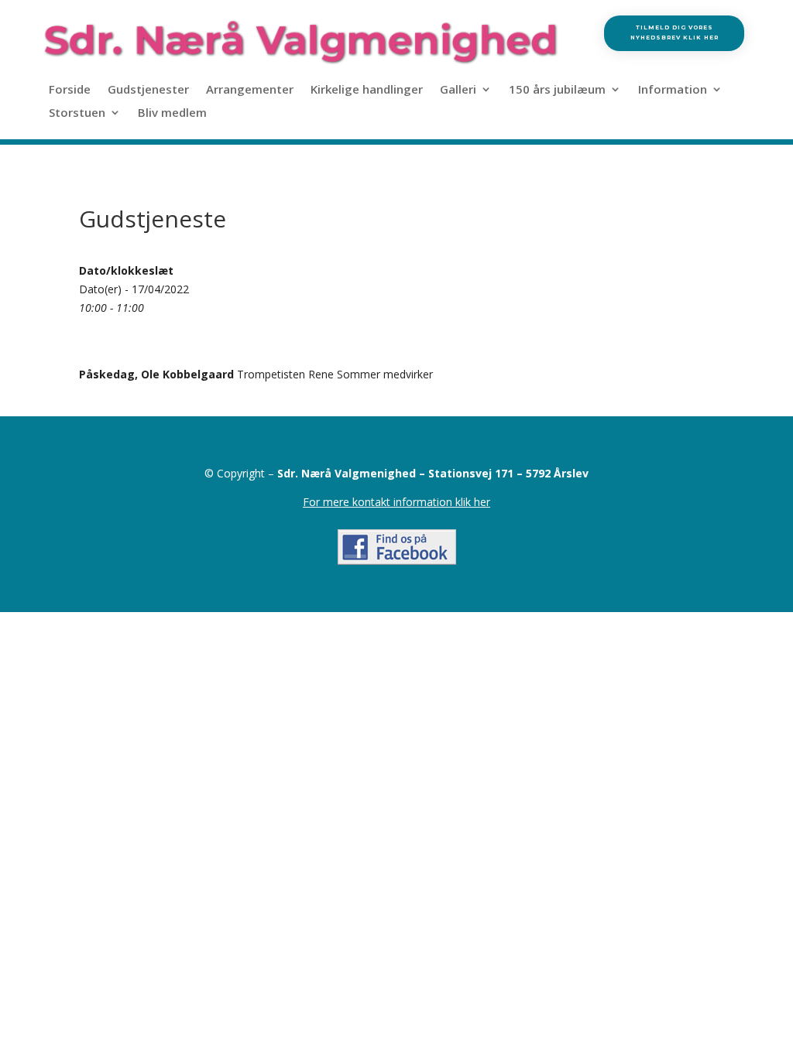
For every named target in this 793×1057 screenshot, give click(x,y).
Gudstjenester (148, 90)
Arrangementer (250, 90)
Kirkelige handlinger (367, 90)
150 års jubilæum (557, 90)
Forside (70, 90)
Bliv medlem (172, 113)
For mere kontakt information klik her (396, 501)
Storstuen (77, 113)
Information (672, 90)
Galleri (458, 90)
